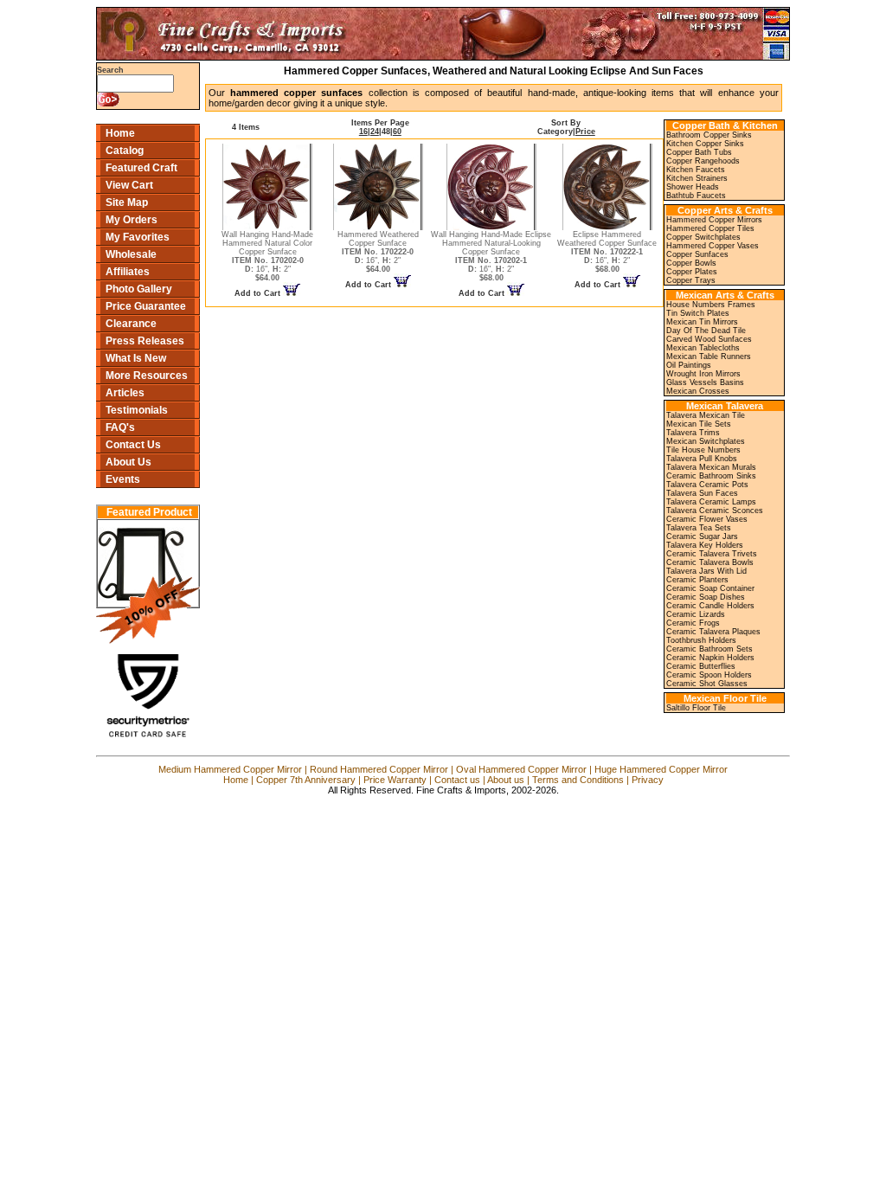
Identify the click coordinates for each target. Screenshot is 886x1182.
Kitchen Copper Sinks (705, 143)
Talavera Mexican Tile (705, 415)
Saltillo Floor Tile (696, 707)
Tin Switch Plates (697, 313)
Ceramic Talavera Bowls (710, 562)
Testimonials (137, 410)
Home (120, 133)
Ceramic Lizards (695, 614)
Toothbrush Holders (701, 640)
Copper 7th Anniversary (306, 779)
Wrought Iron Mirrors (703, 373)
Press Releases (145, 341)
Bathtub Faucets (696, 195)
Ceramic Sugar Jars (702, 536)
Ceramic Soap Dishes (705, 597)
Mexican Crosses (697, 391)
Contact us (457, 779)
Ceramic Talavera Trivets (711, 553)
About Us (128, 462)
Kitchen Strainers (697, 178)
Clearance (131, 324)
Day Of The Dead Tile (706, 330)
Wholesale (131, 254)
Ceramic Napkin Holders (710, 657)
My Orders (131, 220)
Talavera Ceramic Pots (707, 484)
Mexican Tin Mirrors (702, 322)
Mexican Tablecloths (703, 348)
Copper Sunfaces (697, 254)
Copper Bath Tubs (699, 152)
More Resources (147, 375)
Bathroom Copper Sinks (709, 135)
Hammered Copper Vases (712, 245)
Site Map (127, 202)
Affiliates (128, 272)
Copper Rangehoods (703, 161)
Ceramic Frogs (693, 623)
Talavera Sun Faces (702, 493)
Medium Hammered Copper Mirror (230, 769)
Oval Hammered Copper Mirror (521, 769)
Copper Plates (691, 271)
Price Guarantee (146, 306)
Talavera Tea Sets (698, 528)
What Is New (136, 358)
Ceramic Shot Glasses (707, 683)
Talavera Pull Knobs (701, 458)
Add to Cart (258, 293)
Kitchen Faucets (695, 169)
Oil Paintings (688, 365)
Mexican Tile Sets (698, 424)
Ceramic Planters (697, 579)
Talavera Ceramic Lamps (711, 502)
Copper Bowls (691, 263)
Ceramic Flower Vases (707, 519)
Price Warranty (395, 779)
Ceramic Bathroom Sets (709, 649)
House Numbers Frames (710, 304)
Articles (125, 393)
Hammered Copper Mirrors (714, 219)
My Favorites (138, 237)
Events (123, 479)
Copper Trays (691, 280)
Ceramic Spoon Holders (709, 675)
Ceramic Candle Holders (710, 605)
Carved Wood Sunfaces (709, 339)
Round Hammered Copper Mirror (379, 769)
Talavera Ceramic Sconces (714, 510)
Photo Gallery (139, 289)
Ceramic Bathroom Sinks (711, 476)
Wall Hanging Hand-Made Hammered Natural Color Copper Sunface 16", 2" (267, 256)
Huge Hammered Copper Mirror (661, 769)
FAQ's (120, 427)
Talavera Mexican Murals (711, 467)
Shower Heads (692, 187)
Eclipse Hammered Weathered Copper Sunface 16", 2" (607, 251)
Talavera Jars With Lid (706, 571)
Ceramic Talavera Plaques (713, 631)
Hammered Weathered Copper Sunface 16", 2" (378, 251)
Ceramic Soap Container (710, 588)
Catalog (125, 151)
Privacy (648, 779)
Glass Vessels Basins (705, 382)
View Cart (129, 185)
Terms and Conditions (578, 779)
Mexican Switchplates (705, 441)
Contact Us (133, 445)
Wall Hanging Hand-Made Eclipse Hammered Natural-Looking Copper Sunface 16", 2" (491, 256)
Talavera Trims (693, 432)
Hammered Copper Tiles (710, 228)
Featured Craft (141, 168)
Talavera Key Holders (704, 545)
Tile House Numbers (703, 450)
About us (505, 779)
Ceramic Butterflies (700, 666)
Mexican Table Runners (708, 356)
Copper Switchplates (703, 237)
